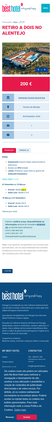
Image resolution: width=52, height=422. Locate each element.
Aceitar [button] (26, 417)
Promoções (7, 22)
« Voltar (7, 271)
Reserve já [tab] (24, 150)
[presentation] (38, 69)
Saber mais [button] (20, 410)
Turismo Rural (7, 362)
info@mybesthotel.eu (36, 366)
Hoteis (4, 357)
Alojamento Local (9, 367)
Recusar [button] (10, 417)
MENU (45, 8)
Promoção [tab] (9, 150)
